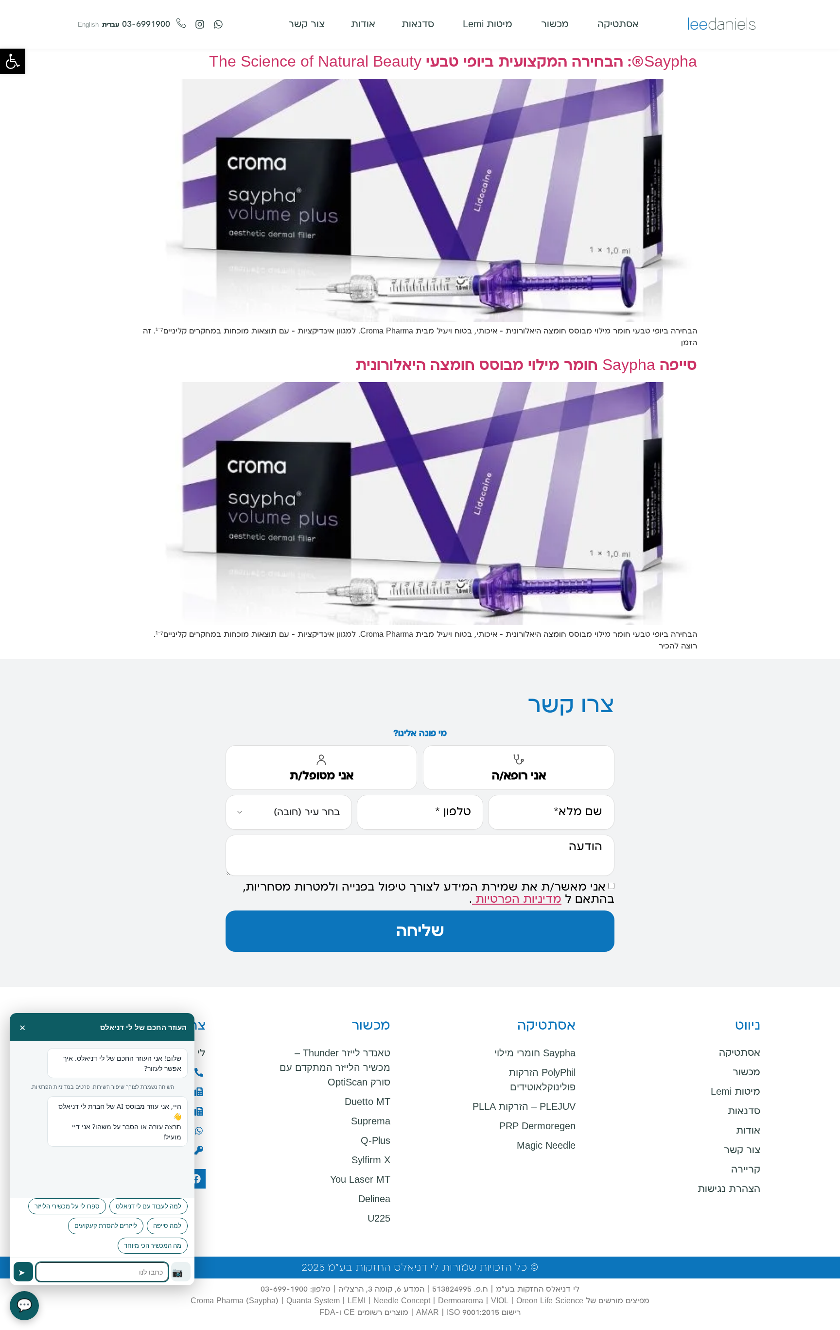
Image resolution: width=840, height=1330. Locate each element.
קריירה (745, 1169)
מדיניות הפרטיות (516, 899)
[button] (12, 61)
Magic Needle (546, 1145)
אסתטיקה (739, 1053)
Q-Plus (375, 1140)
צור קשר (742, 1150)
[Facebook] (196, 1179)
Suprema (370, 1121)
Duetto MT (367, 1101)
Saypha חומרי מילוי (535, 1053)
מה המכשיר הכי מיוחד (152, 1245)
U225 (379, 1218)
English (88, 25)
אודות (748, 1131)
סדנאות (744, 1111)
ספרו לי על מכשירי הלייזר (67, 1206)
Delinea (374, 1198)
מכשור (746, 1072)
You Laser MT (360, 1179)
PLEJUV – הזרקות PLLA (524, 1106)
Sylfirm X (370, 1160)
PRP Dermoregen (537, 1125)
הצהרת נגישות (729, 1189)
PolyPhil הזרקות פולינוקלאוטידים (542, 1079)
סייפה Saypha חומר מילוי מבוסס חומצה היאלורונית (526, 365)
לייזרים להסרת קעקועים (105, 1225)
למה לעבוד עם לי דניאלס (148, 1206)
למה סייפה (167, 1225)
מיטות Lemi (735, 1092)
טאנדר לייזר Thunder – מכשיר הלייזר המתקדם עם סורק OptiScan (335, 1067)
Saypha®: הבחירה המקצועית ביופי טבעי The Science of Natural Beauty (453, 62)
